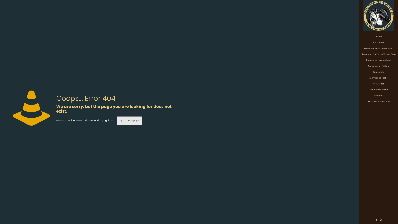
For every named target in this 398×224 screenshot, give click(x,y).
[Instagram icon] (380, 219)
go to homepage (129, 120)
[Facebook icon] (377, 219)
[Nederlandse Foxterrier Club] (378, 15)
